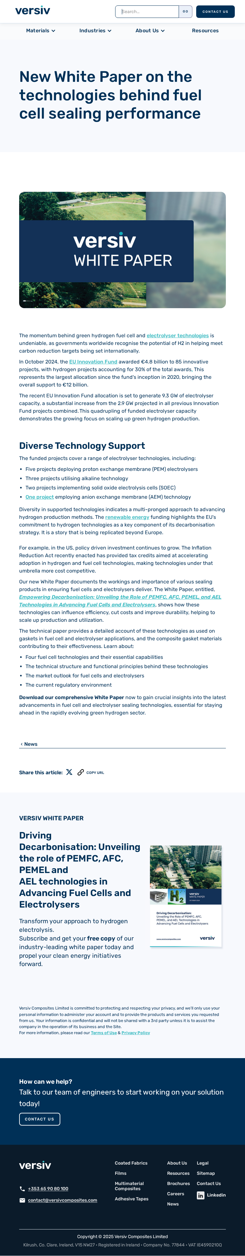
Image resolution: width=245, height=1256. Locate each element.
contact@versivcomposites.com (62, 1200)
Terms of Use (104, 1032)
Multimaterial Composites (129, 1186)
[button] (42, 30)
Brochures (178, 1183)
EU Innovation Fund (93, 362)
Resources (205, 30)
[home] (32, 11)
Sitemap (206, 1173)
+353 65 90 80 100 (48, 1188)
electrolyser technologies (178, 335)
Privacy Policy (136, 1032)
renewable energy (127, 517)
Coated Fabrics (131, 1163)
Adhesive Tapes (131, 1199)
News (173, 1204)
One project (40, 497)
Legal (203, 1163)
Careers (175, 1194)
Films (120, 1173)
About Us (177, 1163)
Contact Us (215, 12)
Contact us (40, 1119)
